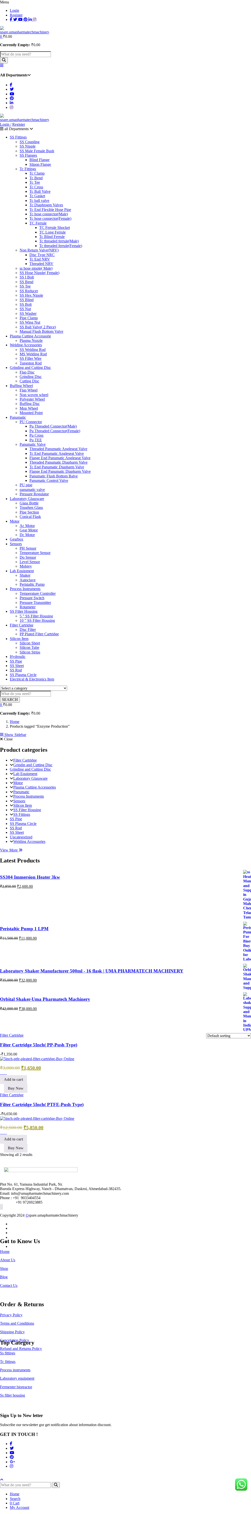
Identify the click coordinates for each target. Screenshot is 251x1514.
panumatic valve (32, 489)
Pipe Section (29, 512)
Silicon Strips (30, 652)
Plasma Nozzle (31, 340)
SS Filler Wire (30, 358)
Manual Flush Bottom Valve (41, 331)
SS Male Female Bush (37, 151)
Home (14, 722)
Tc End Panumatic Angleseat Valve (56, 453)
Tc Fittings (28, 169)
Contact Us (8, 1285)
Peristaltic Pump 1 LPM (24, 928)
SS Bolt (26, 304)
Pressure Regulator (34, 494)
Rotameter (28, 607)
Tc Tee (34, 182)
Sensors (16, 544)
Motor (14, 521)
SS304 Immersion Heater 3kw (30, 877)
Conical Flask (30, 516)
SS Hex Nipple (31, 295)
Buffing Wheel (21, 386)
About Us (7, 1260)
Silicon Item (19, 639)
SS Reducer (29, 291)
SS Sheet (17, 666)
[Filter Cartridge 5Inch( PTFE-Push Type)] (37, 1118)
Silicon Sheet (30, 643)
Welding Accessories (26, 345)
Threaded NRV (41, 264)
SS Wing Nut (30, 322)
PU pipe (26, 485)
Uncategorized (21, 837)
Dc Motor (27, 535)
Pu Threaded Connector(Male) (53, 426)
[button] (1, 36)
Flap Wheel (29, 390)
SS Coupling (29, 142)
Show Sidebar (14, 735)
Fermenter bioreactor (16, 1387)
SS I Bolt (27, 277)
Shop (4, 1268)
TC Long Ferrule (52, 232)
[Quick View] (5, 1073)
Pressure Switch (32, 598)
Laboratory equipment (17, 1378)
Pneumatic (21, 792)
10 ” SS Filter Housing (37, 620)
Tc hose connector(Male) (48, 214)
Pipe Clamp (29, 318)
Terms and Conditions (17, 1323)
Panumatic (18, 417)
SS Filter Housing (24, 611)
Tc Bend (36, 178)
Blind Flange (39, 160)
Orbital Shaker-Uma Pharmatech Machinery (45, 999)
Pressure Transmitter (35, 602)
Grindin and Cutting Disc (32, 765)
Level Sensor (30, 562)
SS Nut (25, 309)
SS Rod (16, 670)
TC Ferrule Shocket (54, 227)
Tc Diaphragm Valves (46, 205)
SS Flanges (28, 155)
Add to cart (13, 1079)
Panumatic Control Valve (48, 480)
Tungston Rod (31, 363)
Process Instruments (25, 589)
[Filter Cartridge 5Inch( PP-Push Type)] (37, 1059)
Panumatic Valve (33, 444)
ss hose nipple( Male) (36, 268)
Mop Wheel (29, 408)
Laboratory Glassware (27, 499)
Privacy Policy (11, 1315)
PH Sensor (28, 548)
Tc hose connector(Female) (50, 218)
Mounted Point (31, 413)
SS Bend (26, 282)
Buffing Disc (30, 404)
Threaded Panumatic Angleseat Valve (58, 449)
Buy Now (16, 1088)
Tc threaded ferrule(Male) (59, 241)
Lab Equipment (22, 571)
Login (14, 10)
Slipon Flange (40, 164)
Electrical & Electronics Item (32, 679)
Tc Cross (36, 187)
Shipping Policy (12, 1332)
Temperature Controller (38, 593)
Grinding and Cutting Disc (30, 367)
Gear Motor (29, 530)
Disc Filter (28, 629)
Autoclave (28, 580)
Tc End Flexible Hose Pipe (50, 210)
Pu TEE (35, 440)
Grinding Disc (31, 377)
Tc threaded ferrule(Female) (60, 246)
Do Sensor (28, 557)
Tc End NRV (39, 259)
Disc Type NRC (42, 255)
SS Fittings (18, 137)
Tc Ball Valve (39, 191)
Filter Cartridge (21, 625)
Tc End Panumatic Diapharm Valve (56, 467)
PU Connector (31, 422)
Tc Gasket (37, 196)
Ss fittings (7, 1353)
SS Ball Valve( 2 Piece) (38, 327)
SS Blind (27, 300)
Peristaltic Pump (32, 584)
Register (16, 15)
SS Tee (25, 286)
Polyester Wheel (32, 399)
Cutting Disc (29, 381)
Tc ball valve (39, 200)
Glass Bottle (29, 503)
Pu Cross (36, 435)
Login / (5, 124)
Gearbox (16, 539)
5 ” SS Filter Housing (36, 616)
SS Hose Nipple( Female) (39, 273)
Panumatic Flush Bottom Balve (53, 476)
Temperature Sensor (35, 553)
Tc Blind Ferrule (52, 237)
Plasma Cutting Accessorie (30, 336)
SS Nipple (28, 146)
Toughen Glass (31, 507)
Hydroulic (17, 656)
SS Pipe (16, 661)
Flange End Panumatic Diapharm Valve (60, 471)
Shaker (25, 575)
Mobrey (26, 566)
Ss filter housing (12, 1395)
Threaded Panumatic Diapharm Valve (58, 462)
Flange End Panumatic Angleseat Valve (59, 458)
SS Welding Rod (33, 349)
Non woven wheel (34, 395)
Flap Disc (27, 372)
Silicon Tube (29, 647)
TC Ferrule (38, 223)
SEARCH (10, 699)
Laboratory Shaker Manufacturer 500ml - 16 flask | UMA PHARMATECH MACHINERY (91, 970)
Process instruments (15, 1370)
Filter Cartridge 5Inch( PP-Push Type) (38, 1044)
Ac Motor (27, 526)
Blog (4, 1277)
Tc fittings (7, 1362)
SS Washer (28, 313)
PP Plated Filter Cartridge (39, 634)
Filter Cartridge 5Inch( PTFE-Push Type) (42, 1104)
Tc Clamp (37, 173)
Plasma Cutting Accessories (34, 787)
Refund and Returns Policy (21, 1349)
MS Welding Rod (33, 354)
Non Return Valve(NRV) (39, 250)
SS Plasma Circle (23, 675)
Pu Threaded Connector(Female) (54, 431)
